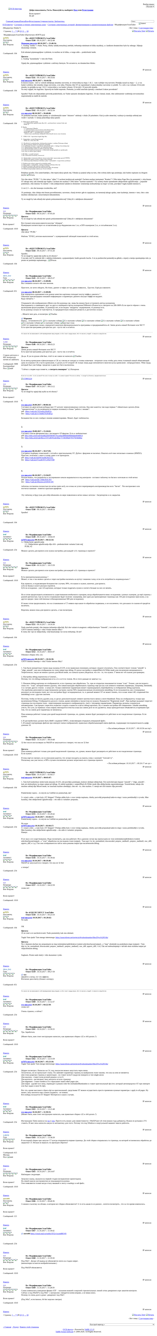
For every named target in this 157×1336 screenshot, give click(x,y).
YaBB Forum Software (64, 1332)
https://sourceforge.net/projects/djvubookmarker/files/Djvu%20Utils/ (82, 937)
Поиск (22, 21)
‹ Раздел (15, 1327)
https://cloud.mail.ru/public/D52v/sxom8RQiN (48, 1234)
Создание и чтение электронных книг (30, 25)
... (14, 31)
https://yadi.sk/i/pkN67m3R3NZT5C (39, 458)
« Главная (7, 1327)
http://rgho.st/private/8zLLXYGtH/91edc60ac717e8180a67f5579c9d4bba (53, 438)
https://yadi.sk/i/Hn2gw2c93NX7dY (40, 482)
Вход (76, 10)
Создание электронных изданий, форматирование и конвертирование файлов (80, 25)
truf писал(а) (26, 80)
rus (48, 1121)
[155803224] (26, 379)
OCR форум (8, 25)
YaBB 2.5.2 (89, 1329)
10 (21, 31)
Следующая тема (146, 28)
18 (27, 31)
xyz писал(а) (26, 113)
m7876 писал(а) (28, 540)
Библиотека (59, 21)
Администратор (47, 21)
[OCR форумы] (15, 9)
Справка (16, 21)
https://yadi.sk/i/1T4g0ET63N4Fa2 (39, 414)
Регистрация (87, 10)
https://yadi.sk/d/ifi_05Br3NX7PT (38, 480)
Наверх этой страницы (29, 1327)
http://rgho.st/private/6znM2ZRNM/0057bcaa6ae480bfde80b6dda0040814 (54, 436)
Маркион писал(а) (29, 43)
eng (53, 1121)
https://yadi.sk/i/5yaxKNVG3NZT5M (39, 460)
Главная (9, 21)
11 (23, 31)
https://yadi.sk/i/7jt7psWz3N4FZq (38, 411)
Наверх (6, 72)
